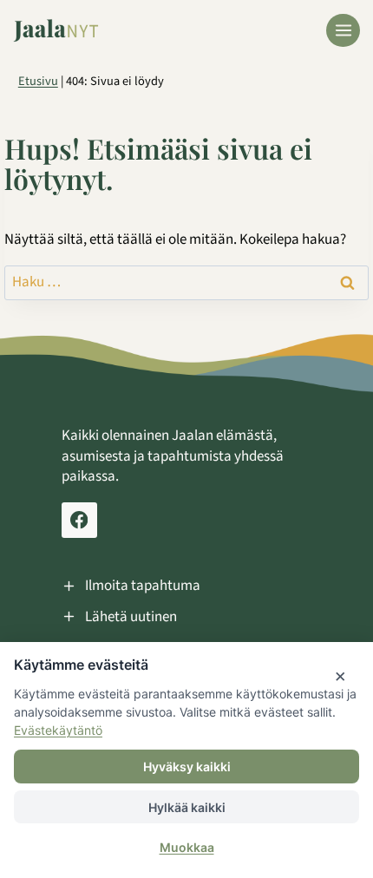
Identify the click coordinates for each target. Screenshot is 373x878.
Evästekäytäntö (58, 730)
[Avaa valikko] (343, 31)
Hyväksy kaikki (187, 766)
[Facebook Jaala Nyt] (79, 520)
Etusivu (38, 81)
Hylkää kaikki (187, 807)
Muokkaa (187, 847)
